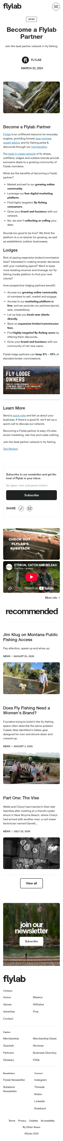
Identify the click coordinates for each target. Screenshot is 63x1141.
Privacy (22, 1120)
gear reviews (43, 138)
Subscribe (31, 495)
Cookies (33, 1120)
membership (39, 146)
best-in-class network (22, 153)
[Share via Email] (29, 508)
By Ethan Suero (31, 1127)
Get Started (10, 448)
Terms (12, 1120)
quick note (19, 415)
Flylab (7, 134)
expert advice (11, 142)
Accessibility (47, 1120)
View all (31, 883)
